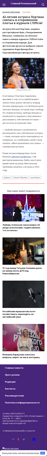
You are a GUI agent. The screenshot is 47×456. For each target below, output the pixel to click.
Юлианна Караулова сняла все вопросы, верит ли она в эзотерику (21, 356)
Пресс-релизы (12, 374)
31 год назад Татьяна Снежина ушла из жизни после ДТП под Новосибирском (22, 271)
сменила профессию (21, 156)
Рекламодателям (14, 395)
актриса (7, 177)
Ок (43, 453)
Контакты (10, 388)
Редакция (10, 381)
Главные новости (14, 368)
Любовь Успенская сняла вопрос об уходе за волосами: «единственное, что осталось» (22, 227)
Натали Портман (20, 177)
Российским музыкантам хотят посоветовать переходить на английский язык (19, 314)
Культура (10, 86)
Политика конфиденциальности (22, 402)
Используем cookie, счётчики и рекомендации (20, 453)
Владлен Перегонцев (11, 12)
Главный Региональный (23, 3)
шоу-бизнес (35, 177)
